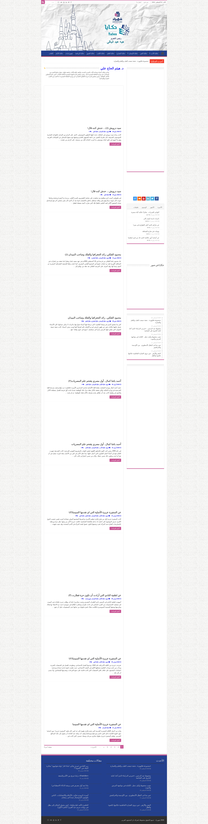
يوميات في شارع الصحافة (150, 231)
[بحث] (43, 2)
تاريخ (108, 131)
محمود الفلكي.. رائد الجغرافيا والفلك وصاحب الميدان (94, 317)
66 (147, 234)
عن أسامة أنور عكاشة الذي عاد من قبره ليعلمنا (143, 238)
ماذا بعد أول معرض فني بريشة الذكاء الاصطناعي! (70, 785)
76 (147, 227)
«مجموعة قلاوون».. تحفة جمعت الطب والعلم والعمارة (131, 61)
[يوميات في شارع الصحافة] (161, 231)
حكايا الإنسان (133, 53)
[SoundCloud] (61, 2)
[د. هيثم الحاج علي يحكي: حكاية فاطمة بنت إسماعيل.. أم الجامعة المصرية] (145, 296)
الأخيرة (160, 207)
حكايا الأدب (154, 53)
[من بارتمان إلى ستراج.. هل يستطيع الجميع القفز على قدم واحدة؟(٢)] (157, 280)
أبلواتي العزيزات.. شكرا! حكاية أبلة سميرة (145, 212)
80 (146, 221)
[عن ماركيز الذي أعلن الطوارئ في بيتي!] (161, 225)
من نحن (146, 2)
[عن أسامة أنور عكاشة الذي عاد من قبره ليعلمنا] (161, 238)
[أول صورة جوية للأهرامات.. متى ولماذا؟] (145, 304)
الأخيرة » (93, 747)
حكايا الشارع (121, 53)
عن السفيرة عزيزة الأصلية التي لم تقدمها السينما (96, 724)
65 (147, 240)
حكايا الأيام (59, 53)
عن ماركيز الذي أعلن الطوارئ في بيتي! (146, 225)
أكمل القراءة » (115, 144)
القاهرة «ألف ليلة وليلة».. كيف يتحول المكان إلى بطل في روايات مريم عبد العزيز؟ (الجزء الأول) (68, 806)
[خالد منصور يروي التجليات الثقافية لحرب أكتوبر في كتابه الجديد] (145, 280)
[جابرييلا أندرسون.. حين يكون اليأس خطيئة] (157, 288)
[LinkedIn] (66, 2)
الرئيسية (162, 53)
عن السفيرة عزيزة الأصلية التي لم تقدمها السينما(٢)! (95, 658)
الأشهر (152, 207)
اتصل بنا (138, 2)
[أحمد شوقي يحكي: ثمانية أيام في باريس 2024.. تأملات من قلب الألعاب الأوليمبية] (157, 296)
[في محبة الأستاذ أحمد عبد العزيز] (145, 272)
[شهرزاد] (104, 27)
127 (147, 215)
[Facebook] (71, 2)
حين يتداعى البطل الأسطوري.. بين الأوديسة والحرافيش (130, 795)
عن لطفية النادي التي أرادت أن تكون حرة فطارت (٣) (94, 595)
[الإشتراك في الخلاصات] (44, 68)
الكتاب (51, 53)
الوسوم (144, 207)
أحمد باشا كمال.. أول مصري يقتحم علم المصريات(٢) (94, 381)
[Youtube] (64, 2)
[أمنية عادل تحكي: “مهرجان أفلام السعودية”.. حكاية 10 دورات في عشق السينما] (134, 272)
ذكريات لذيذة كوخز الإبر (151, 218)
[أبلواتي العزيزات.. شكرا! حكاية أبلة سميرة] (161, 212)
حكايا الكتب (100, 53)
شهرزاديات (69, 53)
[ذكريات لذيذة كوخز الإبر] (161, 219)
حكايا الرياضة (79, 53)
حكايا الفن (143, 53)
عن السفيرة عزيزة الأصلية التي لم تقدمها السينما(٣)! (95, 512)
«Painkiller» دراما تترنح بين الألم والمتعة (73, 776)
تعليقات (135, 207)
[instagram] (58, 2)
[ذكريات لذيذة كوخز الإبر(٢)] (157, 304)
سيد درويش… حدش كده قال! (106, 191)
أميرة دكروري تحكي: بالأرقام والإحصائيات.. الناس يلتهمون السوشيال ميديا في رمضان (70, 796)
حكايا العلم (110, 53)
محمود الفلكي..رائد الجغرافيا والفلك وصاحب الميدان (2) (93, 254)
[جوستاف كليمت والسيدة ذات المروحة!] (134, 296)
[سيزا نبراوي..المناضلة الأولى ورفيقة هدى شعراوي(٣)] (145, 288)
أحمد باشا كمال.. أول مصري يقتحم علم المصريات (96, 444)
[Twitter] (69, 2)
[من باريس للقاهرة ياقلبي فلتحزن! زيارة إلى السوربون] (134, 280)
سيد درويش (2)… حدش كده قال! (104, 128)
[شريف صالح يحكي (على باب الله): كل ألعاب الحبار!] (157, 272)
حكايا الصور (90, 53)
